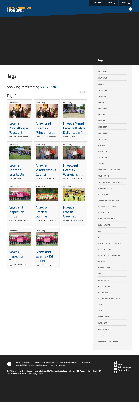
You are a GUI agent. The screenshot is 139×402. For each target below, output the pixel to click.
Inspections (24, 136)
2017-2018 (49, 87)
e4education (61, 365)
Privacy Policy (73, 362)
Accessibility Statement (31, 362)
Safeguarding (85, 362)
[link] (81, 92)
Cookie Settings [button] (64, 362)
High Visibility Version (49, 362)
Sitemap (18, 362)
